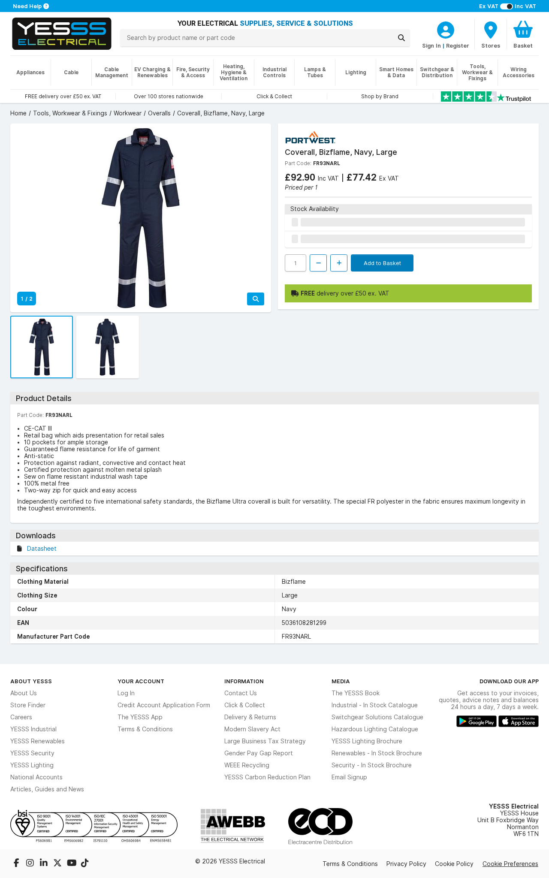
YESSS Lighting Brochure (367, 741)
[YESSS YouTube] (72, 863)
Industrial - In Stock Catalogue (375, 705)
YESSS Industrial (33, 729)
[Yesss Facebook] (17, 863)
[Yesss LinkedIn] (44, 863)
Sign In (431, 45)
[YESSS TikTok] (85, 863)
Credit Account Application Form (164, 705)
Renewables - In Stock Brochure (377, 753)
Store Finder (27, 705)
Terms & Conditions (145, 729)
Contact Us (240, 693)
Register (457, 45)
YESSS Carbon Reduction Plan (267, 777)
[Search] (401, 37)
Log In (126, 693)
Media (341, 681)
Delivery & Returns (250, 717)
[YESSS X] (58, 863)
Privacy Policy (406, 863)
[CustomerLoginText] (445, 29)
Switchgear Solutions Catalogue (377, 717)
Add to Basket (382, 262)
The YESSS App (140, 717)
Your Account (141, 681)
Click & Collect (244, 705)
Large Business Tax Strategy (265, 741)
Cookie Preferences (510, 863)
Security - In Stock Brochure (372, 765)
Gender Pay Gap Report (258, 753)
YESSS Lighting (32, 765)
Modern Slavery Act (252, 729)
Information (244, 681)
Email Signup (349, 777)
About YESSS (31, 681)
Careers (21, 717)
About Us (23, 693)
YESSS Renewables (37, 741)
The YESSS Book (356, 693)
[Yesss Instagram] (31, 863)
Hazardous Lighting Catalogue (375, 729)
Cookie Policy (454, 863)
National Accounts (36, 777)
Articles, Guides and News (47, 789)
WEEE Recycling (246, 765)
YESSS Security (32, 753)
